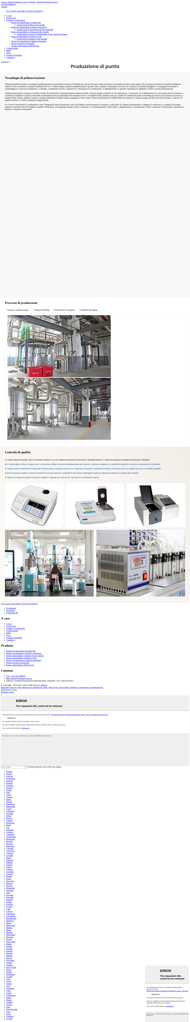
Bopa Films (64, 687)
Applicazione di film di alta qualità (31, 25)
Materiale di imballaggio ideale (34, 687)
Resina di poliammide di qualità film (26, 23)
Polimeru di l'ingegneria (79, 687)
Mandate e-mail (7, 692)
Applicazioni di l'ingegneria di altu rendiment (35, 29)
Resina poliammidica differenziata (25, 46)
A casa (9, 16)
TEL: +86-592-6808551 (16, 676)
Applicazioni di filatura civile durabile (32, 39)
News (8, 53)
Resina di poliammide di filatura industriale (28, 41)
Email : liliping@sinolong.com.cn (14, 2)
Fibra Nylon (53, 687)
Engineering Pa (96, 687)
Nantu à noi (11, 18)
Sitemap (44, 685)
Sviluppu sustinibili (14, 55)
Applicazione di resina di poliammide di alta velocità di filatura (42, 34)
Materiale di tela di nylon (11, 687)
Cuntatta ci (10, 57)
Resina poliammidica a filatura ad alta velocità (30, 32)
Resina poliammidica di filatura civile (26, 36)
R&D (8, 50)
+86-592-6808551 (8, 4)
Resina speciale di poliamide (23, 43)
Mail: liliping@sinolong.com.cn (19, 678)
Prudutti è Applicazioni (15, 20)
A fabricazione (12, 48)
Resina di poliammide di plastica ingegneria (29, 27)
